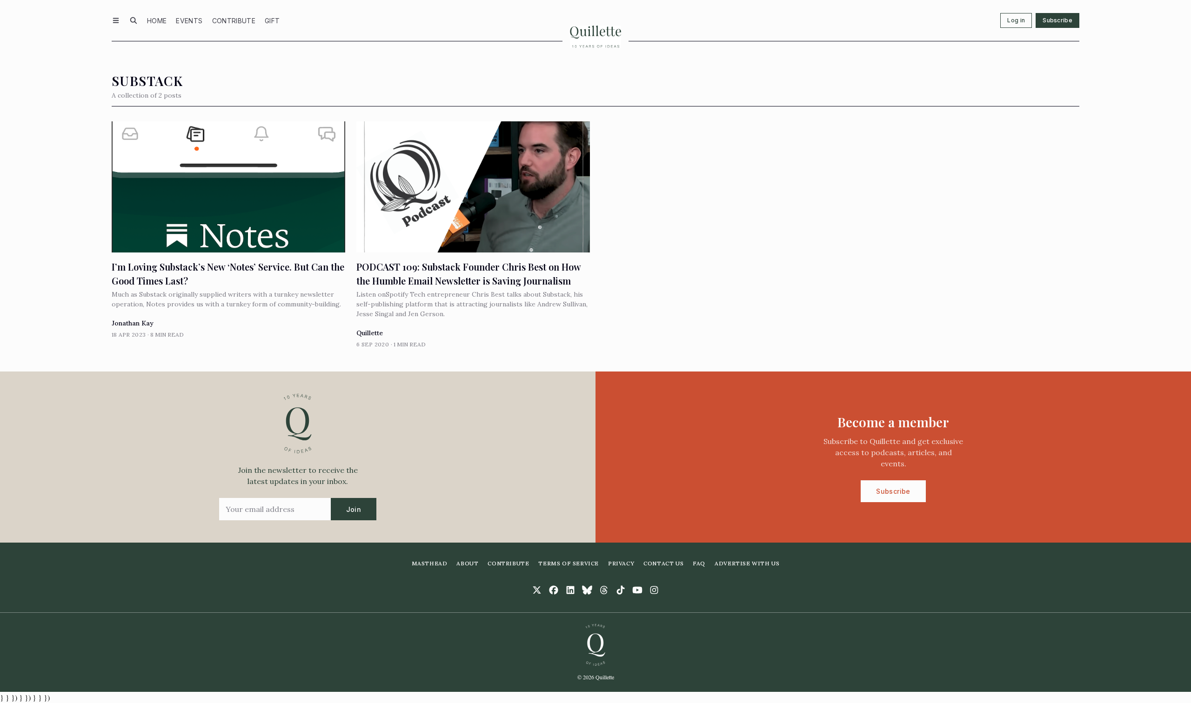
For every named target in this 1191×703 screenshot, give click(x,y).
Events (189, 21)
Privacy (621, 563)
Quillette (369, 333)
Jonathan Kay (133, 323)
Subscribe (1057, 20)
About (467, 563)
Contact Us (663, 563)
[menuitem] (157, 20)
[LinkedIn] (570, 590)
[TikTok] (620, 590)
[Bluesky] (587, 590)
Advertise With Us (747, 563)
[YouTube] (637, 590)
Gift (272, 21)
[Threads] (603, 590)
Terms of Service (568, 563)
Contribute (234, 21)
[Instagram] (654, 590)
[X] (536, 590)
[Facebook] (553, 590)
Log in (1016, 20)
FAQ (699, 563)
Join (353, 509)
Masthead (430, 563)
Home (157, 21)
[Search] (133, 20)
